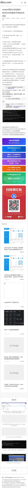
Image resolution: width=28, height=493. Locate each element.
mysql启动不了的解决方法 (11, 302)
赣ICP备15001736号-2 (19, 477)
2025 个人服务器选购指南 (11, 330)
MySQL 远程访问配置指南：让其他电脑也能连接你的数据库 (13, 358)
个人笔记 (17, 18)
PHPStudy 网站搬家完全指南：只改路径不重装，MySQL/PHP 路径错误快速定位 (13, 276)
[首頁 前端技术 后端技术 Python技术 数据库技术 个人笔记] (26, 2)
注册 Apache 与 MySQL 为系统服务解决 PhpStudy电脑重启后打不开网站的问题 (13, 249)
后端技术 (22, 252)
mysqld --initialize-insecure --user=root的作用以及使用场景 (14, 385)
